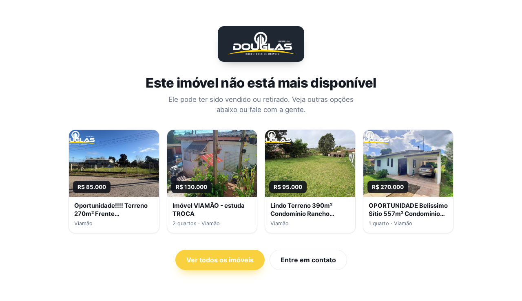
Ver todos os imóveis (220, 260)
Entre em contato (308, 260)
